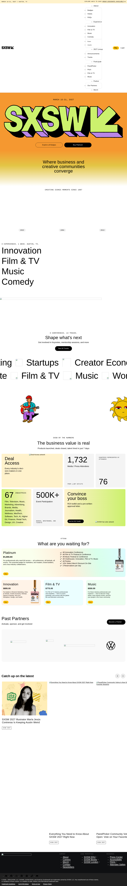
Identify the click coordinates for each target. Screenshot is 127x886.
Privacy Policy (47, 884)
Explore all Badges (49, 145)
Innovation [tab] (21, 251)
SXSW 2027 (7, 728)
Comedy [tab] (18, 282)
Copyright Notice (23, 884)
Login (123, 48)
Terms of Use (36, 884)
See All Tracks (63, 348)
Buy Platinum (78, 145)
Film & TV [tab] (20, 261)
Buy (115, 48)
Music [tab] (13, 272)
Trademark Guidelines (8, 884)
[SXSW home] (8, 48)
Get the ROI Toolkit (75, 521)
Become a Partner (115, 622)
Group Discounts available (113, 1)
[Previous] (117, 676)
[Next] (123, 676)
